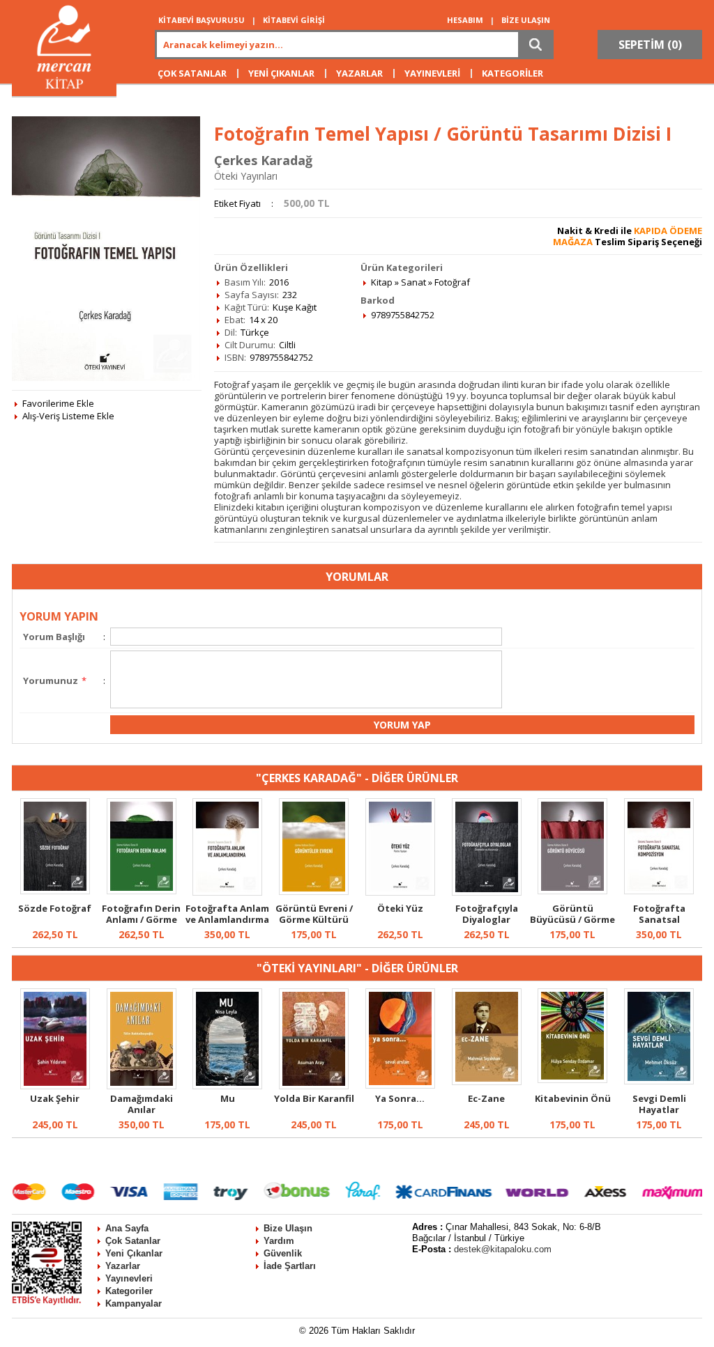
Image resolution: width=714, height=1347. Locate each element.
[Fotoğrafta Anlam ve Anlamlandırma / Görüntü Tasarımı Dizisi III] (227, 892)
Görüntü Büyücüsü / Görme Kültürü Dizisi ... (572, 919)
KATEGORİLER (512, 73)
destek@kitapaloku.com (503, 1249)
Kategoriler (129, 1291)
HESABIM (465, 20)
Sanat (413, 282)
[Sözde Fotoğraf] (55, 891)
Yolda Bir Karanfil (314, 1098)
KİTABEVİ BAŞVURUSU (201, 20)
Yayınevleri (129, 1278)
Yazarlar (122, 1266)
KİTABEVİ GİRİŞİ (294, 20)
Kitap (382, 282)
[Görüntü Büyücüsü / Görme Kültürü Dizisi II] (572, 891)
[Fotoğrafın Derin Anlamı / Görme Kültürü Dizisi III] (141, 891)
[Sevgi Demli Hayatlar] (659, 1081)
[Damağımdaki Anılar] (141, 1086)
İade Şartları (290, 1266)
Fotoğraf (452, 282)
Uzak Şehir (54, 1098)
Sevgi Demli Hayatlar (659, 1104)
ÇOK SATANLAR (192, 73)
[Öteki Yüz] (400, 892)
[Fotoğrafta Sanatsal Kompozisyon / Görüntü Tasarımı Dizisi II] (659, 891)
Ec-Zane (486, 1098)
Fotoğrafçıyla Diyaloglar (486, 914)
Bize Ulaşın (288, 1228)
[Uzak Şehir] (55, 1086)
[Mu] (227, 1086)
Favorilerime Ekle (58, 403)
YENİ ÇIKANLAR (281, 73)
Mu (227, 1098)
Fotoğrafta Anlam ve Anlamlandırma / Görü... (227, 919)
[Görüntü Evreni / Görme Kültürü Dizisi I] (314, 891)
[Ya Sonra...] (400, 1085)
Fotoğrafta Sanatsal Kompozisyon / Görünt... (659, 925)
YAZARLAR (359, 73)
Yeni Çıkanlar (133, 1253)
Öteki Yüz (400, 908)
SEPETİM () (650, 44)
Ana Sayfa (127, 1228)
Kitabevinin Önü (573, 1098)
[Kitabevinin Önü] (572, 1079)
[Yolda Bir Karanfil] (314, 1086)
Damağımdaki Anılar (141, 1104)
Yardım (279, 1241)
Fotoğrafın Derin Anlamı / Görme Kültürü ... (141, 919)
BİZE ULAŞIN (525, 20)
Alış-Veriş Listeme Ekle (68, 416)
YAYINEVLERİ (432, 73)
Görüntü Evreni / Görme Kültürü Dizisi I (314, 919)
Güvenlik (283, 1253)
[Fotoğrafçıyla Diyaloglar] (487, 892)
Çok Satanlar (132, 1241)
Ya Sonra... (400, 1098)
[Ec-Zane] (487, 1081)
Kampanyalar (133, 1303)
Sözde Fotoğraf (54, 908)
